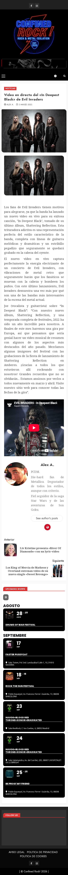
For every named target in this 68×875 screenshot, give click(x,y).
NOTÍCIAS (10, 88)
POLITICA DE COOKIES (33, 856)
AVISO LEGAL (17, 852)
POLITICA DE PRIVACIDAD (42, 852)
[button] (3, 76)
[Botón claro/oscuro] (57, 76)
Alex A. (10, 104)
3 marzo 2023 (25, 104)
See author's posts (47, 518)
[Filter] (6, 597)
